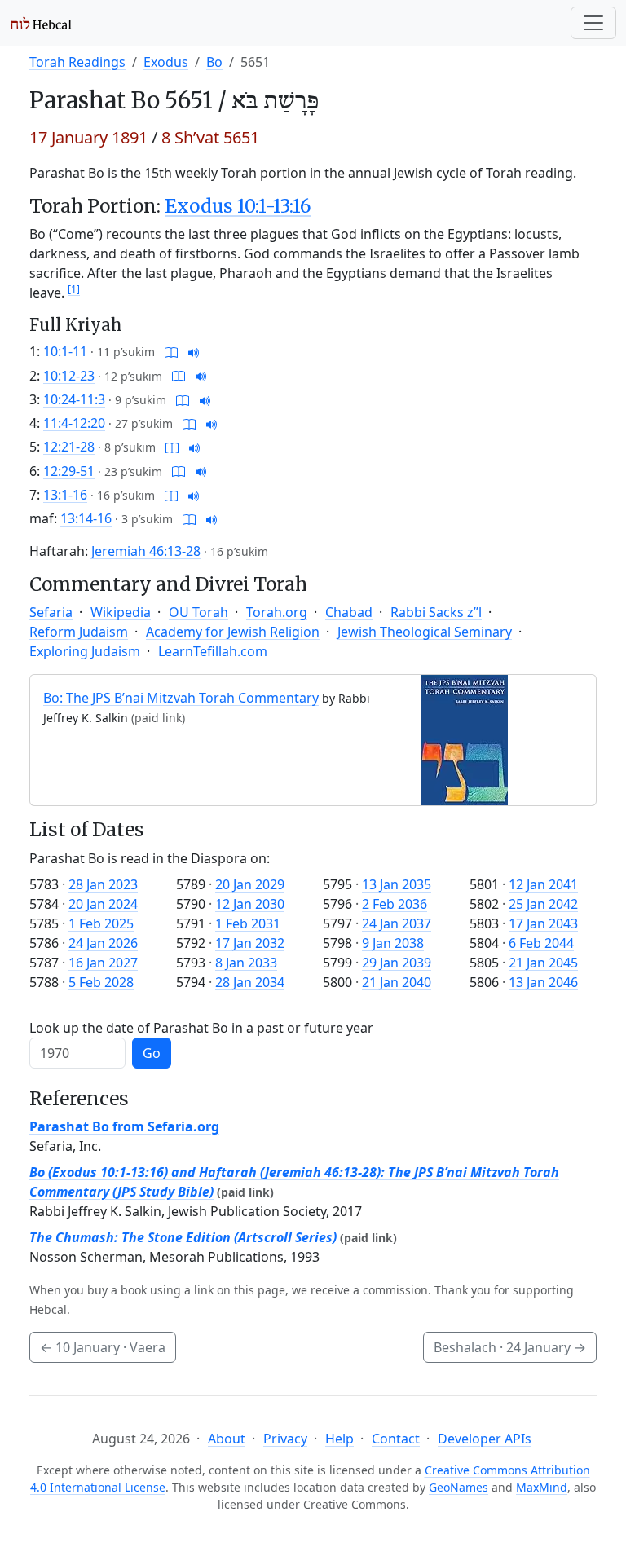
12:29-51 (69, 471)
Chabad (349, 612)
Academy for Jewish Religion (233, 632)
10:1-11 (65, 351)
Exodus (165, 62)
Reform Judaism (78, 632)
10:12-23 (69, 376)
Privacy (285, 1439)
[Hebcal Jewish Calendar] (41, 23)
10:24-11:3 (74, 399)
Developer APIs (484, 1439)
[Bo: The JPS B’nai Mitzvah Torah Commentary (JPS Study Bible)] (464, 739)
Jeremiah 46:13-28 (146, 551)
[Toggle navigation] (593, 23)
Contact (396, 1439)
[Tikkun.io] (171, 351)
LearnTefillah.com (212, 651)
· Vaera (102, 1347)
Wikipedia (120, 612)
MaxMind (541, 1487)
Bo (214, 62)
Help (339, 1439)
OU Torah (198, 612)
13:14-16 (86, 518)
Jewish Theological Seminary (424, 632)
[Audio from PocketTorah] (194, 351)
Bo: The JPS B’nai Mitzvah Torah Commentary (181, 698)
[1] (74, 289)
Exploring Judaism (84, 651)
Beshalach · (510, 1347)
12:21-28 (69, 447)
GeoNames (458, 1487)
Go (152, 1053)
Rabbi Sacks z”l (436, 612)
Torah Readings (77, 62)
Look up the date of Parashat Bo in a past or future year (201, 1028)
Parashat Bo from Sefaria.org (124, 1126)
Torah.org (276, 612)
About (226, 1439)
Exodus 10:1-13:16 (238, 206)
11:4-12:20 (74, 423)
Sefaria (51, 612)
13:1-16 (65, 495)
